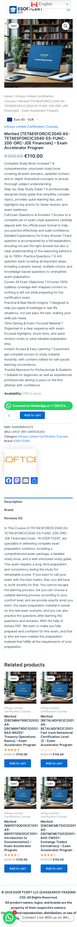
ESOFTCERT (22, 441)
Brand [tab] (8, 510)
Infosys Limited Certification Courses (31, 127)
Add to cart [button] (17, 763)
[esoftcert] (20, 463)
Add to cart (32, 415)
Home (8, 96)
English (45, 4)
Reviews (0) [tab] (13, 518)
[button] (66, 26)
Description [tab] (13, 502)
